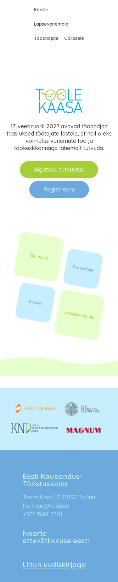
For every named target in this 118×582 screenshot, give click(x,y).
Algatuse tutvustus (59, 169)
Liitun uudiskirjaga (54, 564)
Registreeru (59, 189)
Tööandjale (46, 38)
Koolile (41, 10)
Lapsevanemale (51, 24)
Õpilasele (74, 38)
